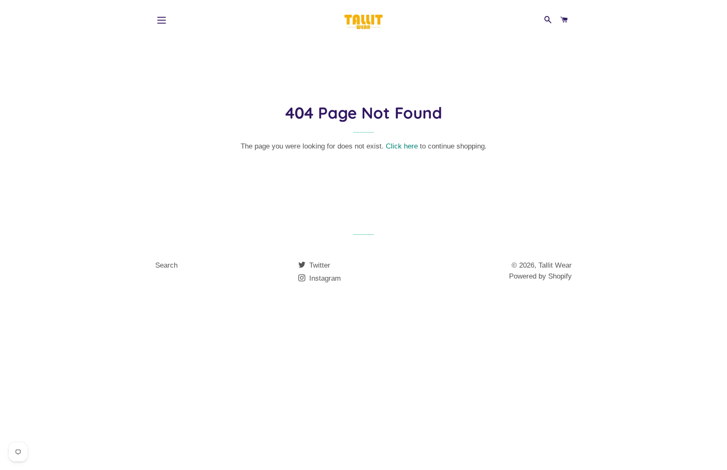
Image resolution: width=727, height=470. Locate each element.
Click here (402, 146)
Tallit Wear (555, 265)
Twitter (318, 265)
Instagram (324, 278)
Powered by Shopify (540, 276)
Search (166, 265)
